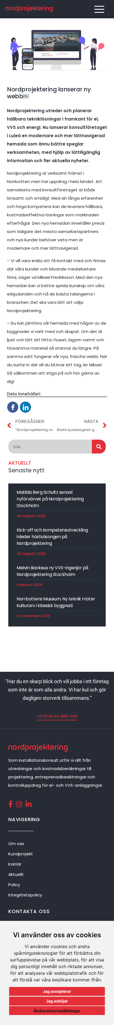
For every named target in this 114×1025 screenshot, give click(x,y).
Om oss (16, 843)
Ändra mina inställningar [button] (57, 1010)
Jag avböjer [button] (57, 1001)
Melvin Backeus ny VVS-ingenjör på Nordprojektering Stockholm (52, 571)
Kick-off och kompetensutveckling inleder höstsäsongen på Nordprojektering (52, 537)
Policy (14, 885)
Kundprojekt (20, 854)
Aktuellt (16, 874)
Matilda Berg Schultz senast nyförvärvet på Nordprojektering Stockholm (50, 499)
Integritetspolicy (25, 895)
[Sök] (99, 446)
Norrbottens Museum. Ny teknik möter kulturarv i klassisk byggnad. (56, 602)
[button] (57, 716)
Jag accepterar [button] (57, 991)
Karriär (14, 864)
